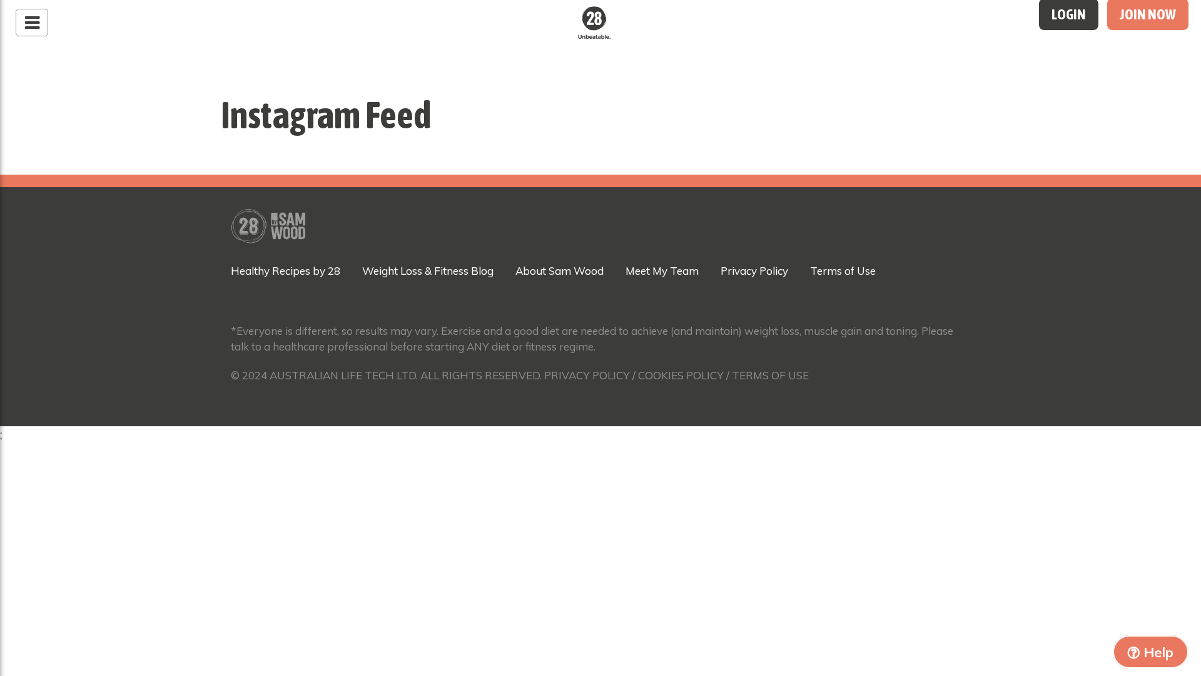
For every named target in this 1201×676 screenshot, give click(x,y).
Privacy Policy (754, 270)
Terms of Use (843, 270)
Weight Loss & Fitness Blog (428, 270)
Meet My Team (662, 270)
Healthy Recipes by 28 (285, 270)
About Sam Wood (559, 270)
